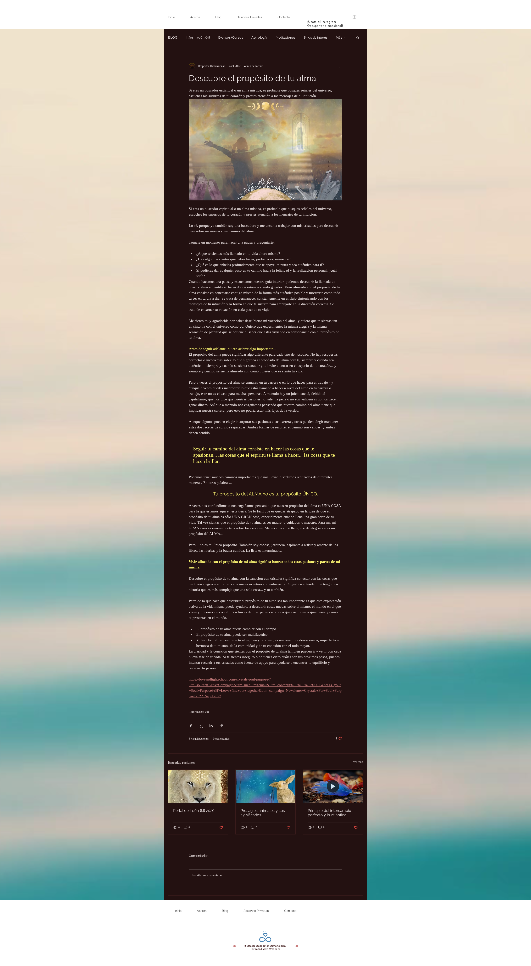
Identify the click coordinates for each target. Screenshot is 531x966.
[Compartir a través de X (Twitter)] (201, 726)
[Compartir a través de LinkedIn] (211, 726)
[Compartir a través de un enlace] (221, 726)
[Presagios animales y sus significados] (266, 786)
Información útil (198, 37)
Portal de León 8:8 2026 (193, 810)
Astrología (259, 37)
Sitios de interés (316, 37)
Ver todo (358, 762)
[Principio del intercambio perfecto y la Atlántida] (333, 786)
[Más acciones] (339, 65)
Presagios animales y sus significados (263, 812)
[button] (358, 37)
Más (339, 37)
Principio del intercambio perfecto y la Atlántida (329, 812)
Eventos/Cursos (230, 37)
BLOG (172, 37)
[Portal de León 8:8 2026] (198, 786)
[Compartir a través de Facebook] (191, 726)
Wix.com (274, 949)
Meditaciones (285, 37)
